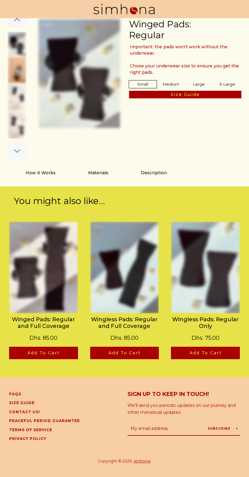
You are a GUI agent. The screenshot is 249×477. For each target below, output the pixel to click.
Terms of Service (30, 430)
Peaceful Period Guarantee (44, 420)
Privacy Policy (27, 438)
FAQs (15, 394)
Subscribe (220, 429)
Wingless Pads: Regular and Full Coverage (124, 322)
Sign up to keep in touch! (168, 394)
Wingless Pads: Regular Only (205, 322)
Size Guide (22, 402)
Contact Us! (24, 412)
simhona (142, 461)
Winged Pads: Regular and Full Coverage (43, 322)
